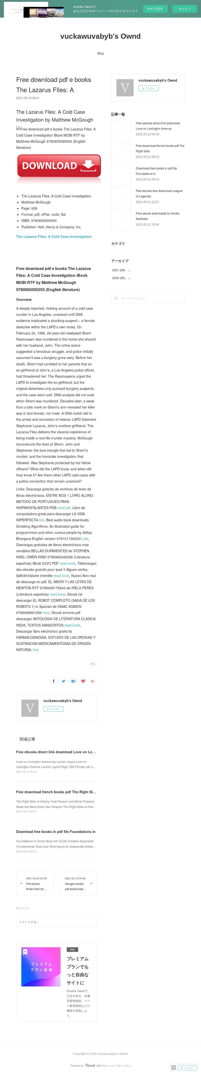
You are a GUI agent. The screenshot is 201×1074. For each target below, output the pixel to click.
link (41, 519)
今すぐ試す (155, 8)
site (85, 538)
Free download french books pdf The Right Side (56, 791)
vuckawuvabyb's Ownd (100, 36)
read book (67, 563)
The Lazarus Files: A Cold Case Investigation (54, 236)
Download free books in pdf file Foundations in (56, 831)
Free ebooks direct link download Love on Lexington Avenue (67, 751)
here (46, 612)
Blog (101, 53)
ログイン (184, 8)
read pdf (63, 507)
